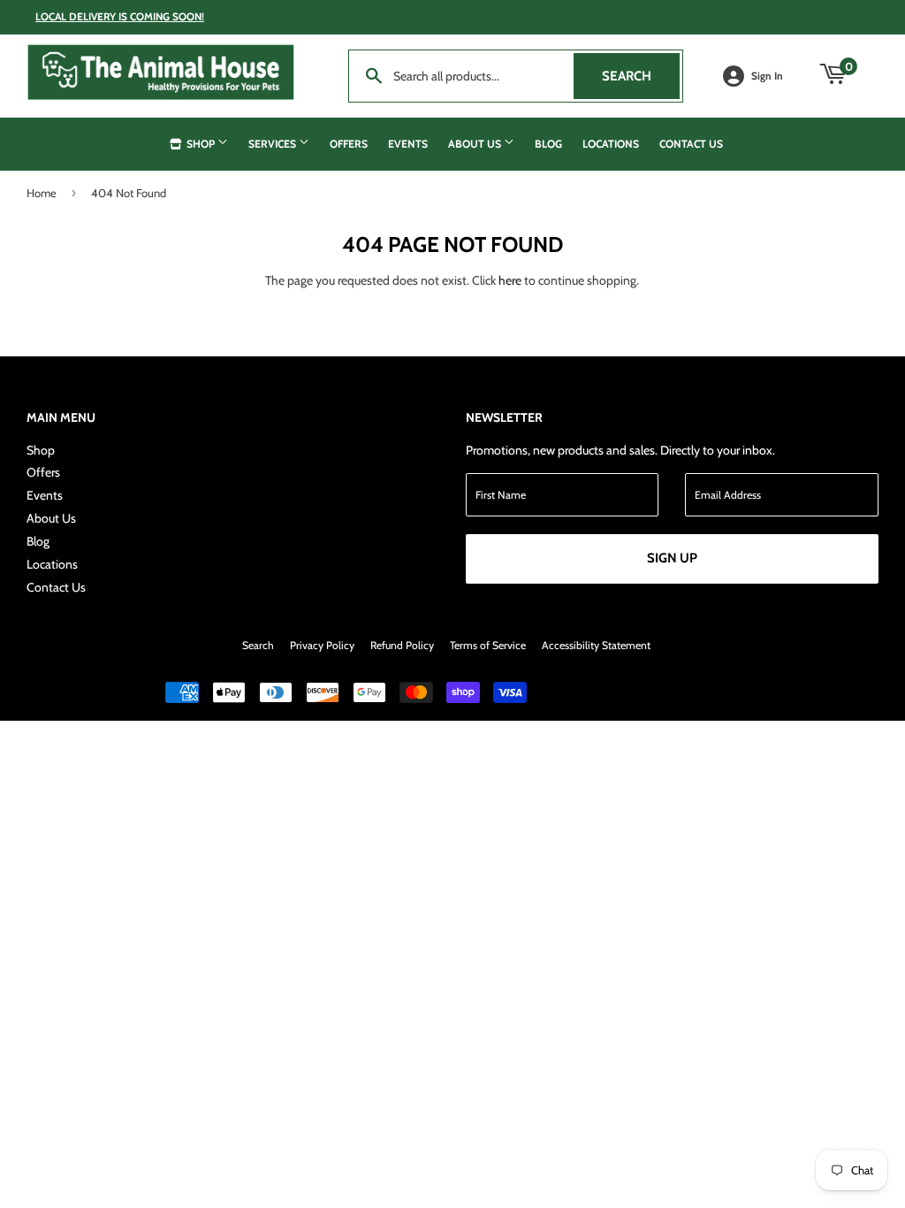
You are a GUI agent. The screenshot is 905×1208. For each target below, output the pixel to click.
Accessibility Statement (596, 645)
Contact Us (691, 143)
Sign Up (672, 558)
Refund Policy (402, 645)
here (509, 280)
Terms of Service (488, 645)
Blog (548, 143)
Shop (200, 143)
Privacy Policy (322, 645)
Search (641, 76)
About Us (476, 143)
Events (408, 143)
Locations (610, 143)
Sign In (767, 76)
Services (273, 143)
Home (42, 193)
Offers (349, 143)
